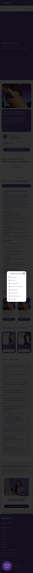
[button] (24, 273)
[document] (16, 286)
